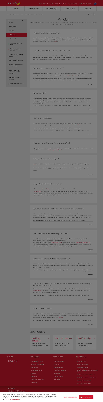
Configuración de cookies (70, 397)
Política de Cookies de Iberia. (12, 399)
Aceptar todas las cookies (86, 397)
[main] (51, 397)
